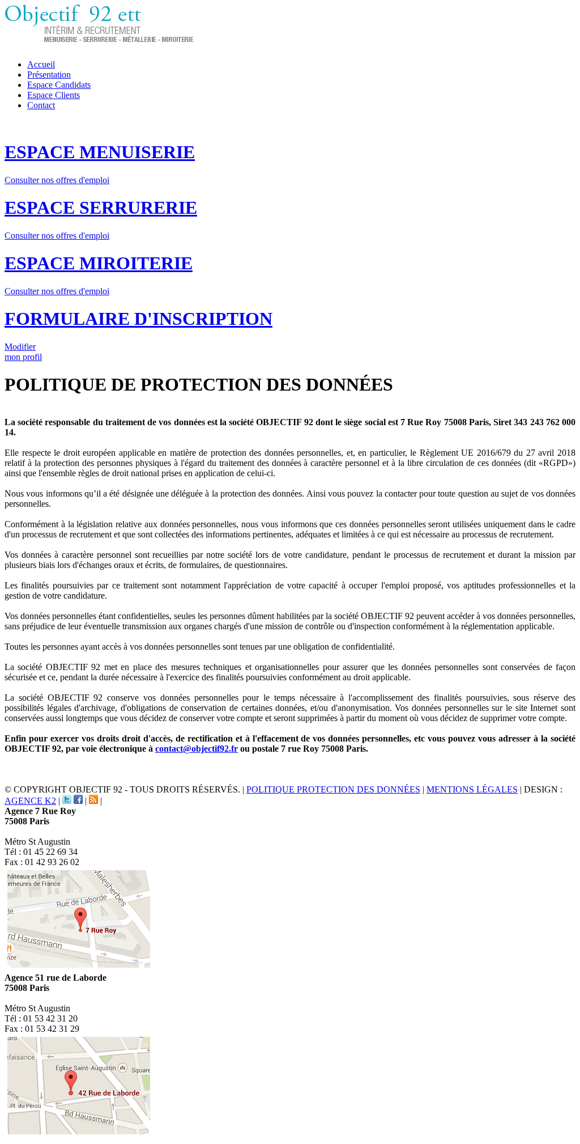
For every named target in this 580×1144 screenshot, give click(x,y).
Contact (41, 105)
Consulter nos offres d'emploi (57, 180)
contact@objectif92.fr (196, 748)
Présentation (49, 74)
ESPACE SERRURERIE (101, 207)
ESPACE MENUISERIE (100, 152)
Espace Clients (53, 95)
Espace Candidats (59, 85)
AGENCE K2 (30, 801)
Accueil (41, 64)
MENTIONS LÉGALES (472, 789)
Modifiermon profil (23, 352)
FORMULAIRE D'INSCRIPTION (138, 318)
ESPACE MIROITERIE (99, 263)
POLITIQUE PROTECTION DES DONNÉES (333, 789)
